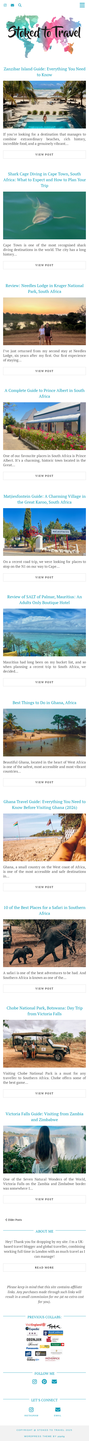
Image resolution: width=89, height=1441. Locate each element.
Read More (44, 1267)
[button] (83, 5)
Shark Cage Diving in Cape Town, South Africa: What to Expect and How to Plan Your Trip (44, 179)
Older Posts (14, 1220)
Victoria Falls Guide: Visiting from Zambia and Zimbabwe (44, 1116)
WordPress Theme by (44, 1436)
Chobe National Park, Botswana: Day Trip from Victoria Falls (45, 1011)
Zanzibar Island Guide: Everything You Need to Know (44, 71)
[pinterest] (44, 1381)
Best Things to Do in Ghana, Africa (44, 702)
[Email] (12, 5)
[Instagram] (5, 5)
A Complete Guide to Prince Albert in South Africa (45, 393)
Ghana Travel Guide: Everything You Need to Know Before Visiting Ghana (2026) (45, 804)
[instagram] (34, 1381)
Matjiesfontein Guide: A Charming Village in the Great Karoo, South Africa (45, 499)
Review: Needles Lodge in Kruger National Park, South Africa (45, 288)
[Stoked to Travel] (44, 29)
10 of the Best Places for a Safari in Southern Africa (44, 910)
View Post (44, 154)
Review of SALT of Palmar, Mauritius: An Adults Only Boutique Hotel (44, 599)
